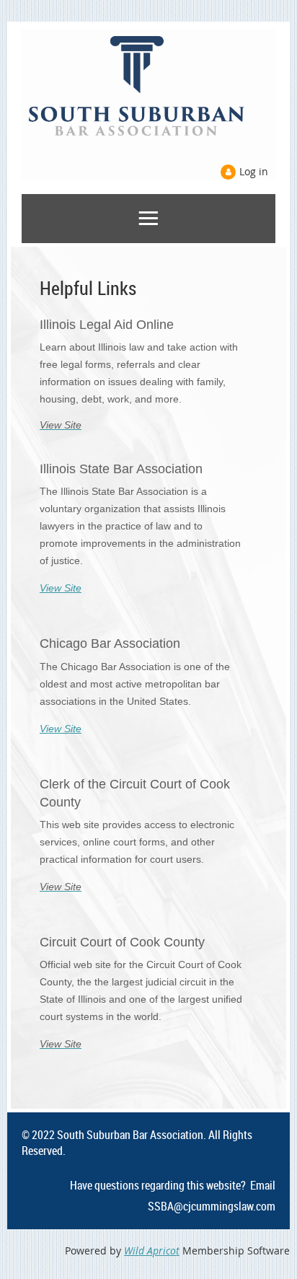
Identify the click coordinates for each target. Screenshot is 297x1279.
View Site (60, 588)
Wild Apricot (151, 1250)
